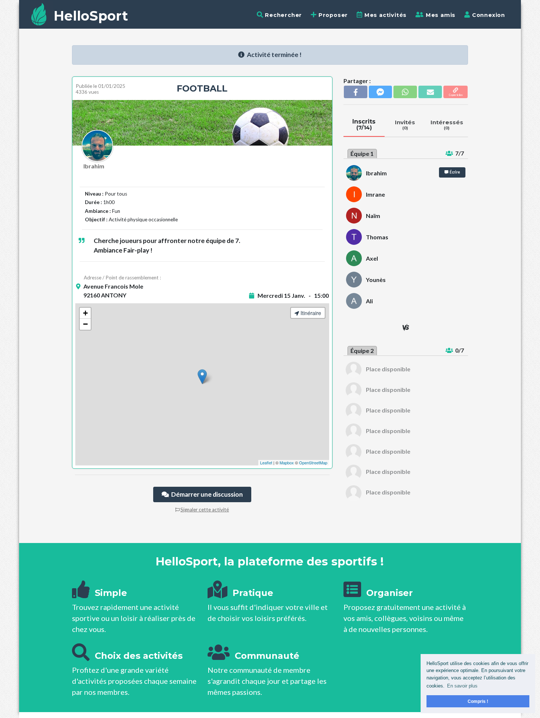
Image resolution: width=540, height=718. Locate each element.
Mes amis (440, 15)
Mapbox (287, 462)
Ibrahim (93, 165)
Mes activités (385, 15)
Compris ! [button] (478, 701)
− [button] (85, 324)
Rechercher (282, 15)
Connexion (487, 15)
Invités (405, 125)
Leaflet (266, 462)
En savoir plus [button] (462, 686)
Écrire (454, 172)
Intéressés (447, 125)
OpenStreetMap (313, 462)
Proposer (332, 15)
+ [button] (85, 313)
